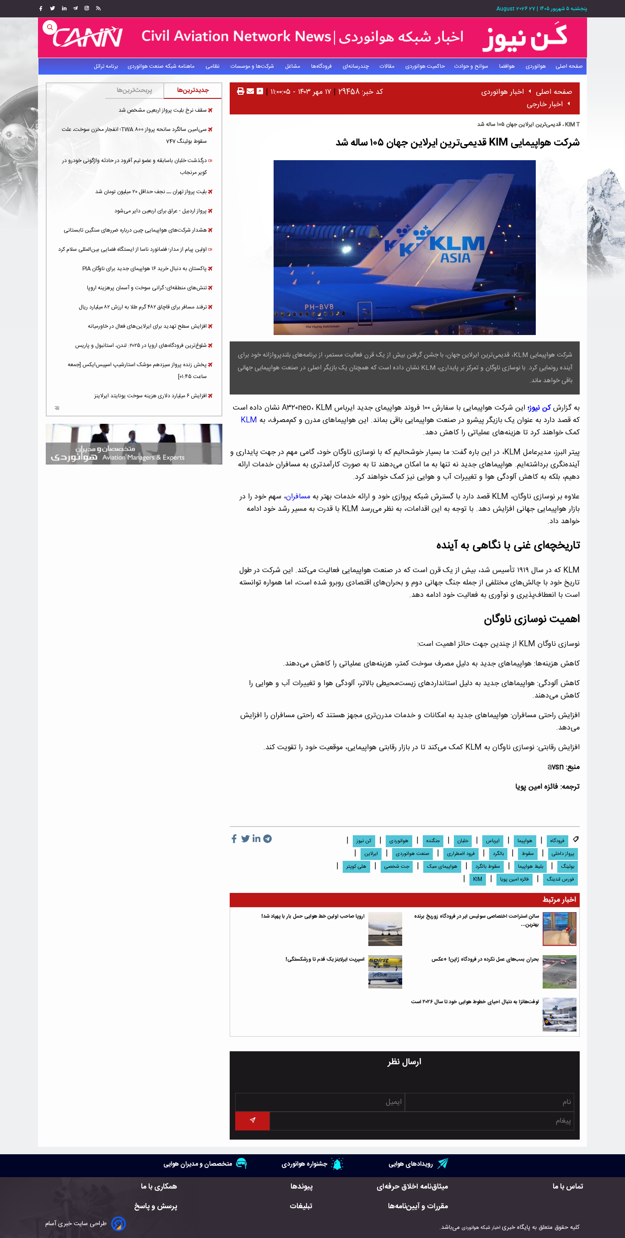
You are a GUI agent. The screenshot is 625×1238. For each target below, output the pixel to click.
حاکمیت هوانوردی (425, 66)
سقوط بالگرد (487, 867)
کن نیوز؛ (540, 408)
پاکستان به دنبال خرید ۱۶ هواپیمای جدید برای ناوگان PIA (144, 268)
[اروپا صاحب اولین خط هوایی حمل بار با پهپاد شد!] (385, 929)
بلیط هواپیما (530, 867)
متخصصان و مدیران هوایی (197, 1164)
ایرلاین (371, 854)
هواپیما (525, 841)
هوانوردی (536, 66)
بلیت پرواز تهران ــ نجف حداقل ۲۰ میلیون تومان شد (151, 191)
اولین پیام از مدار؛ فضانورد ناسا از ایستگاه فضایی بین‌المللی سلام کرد (132, 249)
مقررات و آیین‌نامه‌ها (418, 1206)
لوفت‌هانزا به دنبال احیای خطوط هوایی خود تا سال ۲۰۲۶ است (475, 1002)
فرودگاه (557, 841)
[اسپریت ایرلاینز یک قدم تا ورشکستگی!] (385, 972)
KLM (250, 420)
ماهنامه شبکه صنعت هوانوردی (162, 66)
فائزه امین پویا (514, 880)
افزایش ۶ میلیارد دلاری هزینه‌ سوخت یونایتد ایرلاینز (150, 395)
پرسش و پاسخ (155, 1206)
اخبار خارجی (545, 104)
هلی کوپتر (356, 867)
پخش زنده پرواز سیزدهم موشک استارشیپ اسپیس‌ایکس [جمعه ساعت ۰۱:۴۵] (137, 370)
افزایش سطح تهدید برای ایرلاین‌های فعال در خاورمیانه (147, 326)
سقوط (528, 854)
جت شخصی (396, 867)
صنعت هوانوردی (412, 854)
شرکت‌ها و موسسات (253, 66)
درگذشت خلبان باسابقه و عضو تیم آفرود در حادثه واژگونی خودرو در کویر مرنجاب (134, 166)
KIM (477, 880)
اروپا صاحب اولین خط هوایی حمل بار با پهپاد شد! (313, 916)
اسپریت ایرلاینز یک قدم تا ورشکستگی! (325, 959)
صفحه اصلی (569, 66)
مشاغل (293, 66)
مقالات (388, 66)
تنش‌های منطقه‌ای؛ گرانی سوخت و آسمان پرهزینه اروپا (147, 287)
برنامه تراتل (106, 66)
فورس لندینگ (560, 880)
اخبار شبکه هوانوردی (481, 1228)
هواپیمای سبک (442, 867)
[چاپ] (240, 92)
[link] (97, 9)
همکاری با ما (159, 1187)
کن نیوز (364, 841)
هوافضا (507, 66)
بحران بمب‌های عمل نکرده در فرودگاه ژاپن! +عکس (485, 959)
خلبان (463, 841)
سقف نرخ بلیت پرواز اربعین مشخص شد (163, 110)
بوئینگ (567, 867)
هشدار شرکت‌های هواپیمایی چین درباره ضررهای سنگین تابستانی (135, 230)
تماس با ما (568, 1187)
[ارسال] (249, 92)
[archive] (57, 409)
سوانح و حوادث (472, 66)
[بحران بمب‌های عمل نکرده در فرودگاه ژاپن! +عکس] (560, 972)
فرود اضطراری (461, 854)
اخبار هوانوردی (502, 92)
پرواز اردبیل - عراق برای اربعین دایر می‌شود (160, 211)
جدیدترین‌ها (193, 90)
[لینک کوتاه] (260, 92)
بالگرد (498, 854)
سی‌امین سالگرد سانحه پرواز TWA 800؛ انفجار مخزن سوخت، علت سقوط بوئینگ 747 (134, 135)
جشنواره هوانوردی (304, 1164)
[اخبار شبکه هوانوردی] (312, 37)
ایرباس (493, 841)
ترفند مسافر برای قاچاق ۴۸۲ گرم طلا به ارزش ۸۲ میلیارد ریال (143, 307)
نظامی (213, 66)
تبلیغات (301, 1206)
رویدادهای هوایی (410, 1164)
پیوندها (301, 1187)
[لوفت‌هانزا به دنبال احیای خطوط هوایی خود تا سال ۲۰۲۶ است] (560, 1015)
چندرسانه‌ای (356, 66)
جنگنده (433, 841)
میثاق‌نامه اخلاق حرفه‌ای (412, 1187)
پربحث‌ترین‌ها (134, 90)
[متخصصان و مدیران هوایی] (134, 444)
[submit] (252, 1121)
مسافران (298, 497)
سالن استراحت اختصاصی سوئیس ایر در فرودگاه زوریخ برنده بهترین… (476, 920)
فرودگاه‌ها (322, 66)
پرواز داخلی (563, 854)
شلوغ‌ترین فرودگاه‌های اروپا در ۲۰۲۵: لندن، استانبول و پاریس (141, 345)
